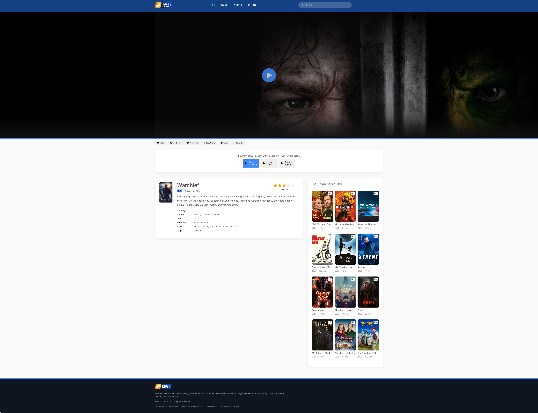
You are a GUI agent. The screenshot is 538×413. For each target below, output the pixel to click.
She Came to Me (343, 310)
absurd (197, 230)
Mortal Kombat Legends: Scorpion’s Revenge (345, 224)
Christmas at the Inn (345, 353)
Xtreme (361, 267)
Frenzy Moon (318, 310)
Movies (223, 4)
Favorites (251, 4)
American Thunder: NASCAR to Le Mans (368, 224)
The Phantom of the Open (368, 353)
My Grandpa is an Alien (345, 267)
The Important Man (321, 267)
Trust (360, 310)
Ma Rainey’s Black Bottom (322, 353)
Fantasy (217, 214)
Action (197, 214)
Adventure (206, 214)
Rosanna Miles (201, 226)
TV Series (237, 4)
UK (195, 210)
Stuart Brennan (201, 222)
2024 (196, 218)
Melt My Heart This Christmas (322, 224)
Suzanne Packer (234, 226)
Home (212, 4)
